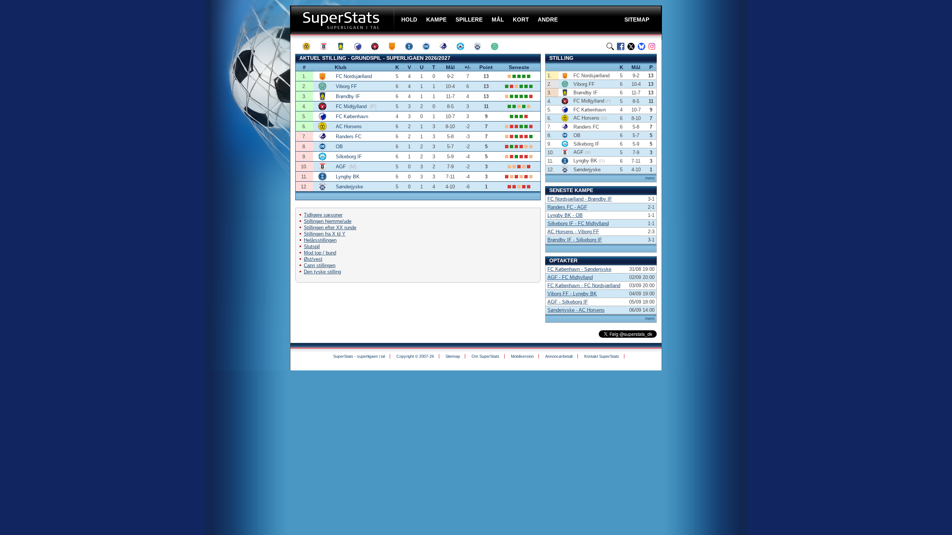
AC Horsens (349, 126)
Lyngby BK (348, 176)
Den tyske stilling (322, 272)
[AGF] (327, 46)
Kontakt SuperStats (601, 356)
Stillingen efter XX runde (330, 227)
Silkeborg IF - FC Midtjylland (578, 223)
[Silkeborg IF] (464, 46)
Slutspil (312, 246)
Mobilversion (522, 356)
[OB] (429, 46)
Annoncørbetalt (559, 356)
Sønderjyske (349, 186)
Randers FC (348, 136)
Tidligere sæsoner (323, 215)
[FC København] (361, 46)
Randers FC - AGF (567, 207)
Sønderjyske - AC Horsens (576, 310)
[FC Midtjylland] (378, 46)
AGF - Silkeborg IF (567, 302)
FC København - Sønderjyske (579, 269)
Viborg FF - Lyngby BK (572, 293)
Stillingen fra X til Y (324, 234)
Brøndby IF (348, 96)
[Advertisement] (245, 146)
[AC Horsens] (310, 46)
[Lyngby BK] (412, 46)
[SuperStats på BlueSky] (641, 46)
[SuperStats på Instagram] (652, 46)
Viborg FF (346, 86)
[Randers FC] (447, 46)
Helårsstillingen (320, 240)
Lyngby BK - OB (565, 215)
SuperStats (343, 20)
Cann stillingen (319, 265)
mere (649, 178)
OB (339, 146)
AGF (341, 166)
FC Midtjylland (352, 106)
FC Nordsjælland (354, 76)
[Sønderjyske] (481, 46)
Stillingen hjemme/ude (327, 221)
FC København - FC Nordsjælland (583, 285)
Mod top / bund (320, 253)
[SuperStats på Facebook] (620, 46)
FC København (352, 116)
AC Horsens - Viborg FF (573, 231)
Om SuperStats (485, 356)
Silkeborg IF (349, 156)
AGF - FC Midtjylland (570, 277)
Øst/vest (313, 259)
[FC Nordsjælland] (395, 46)
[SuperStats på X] (631, 46)
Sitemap (453, 356)
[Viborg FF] (498, 46)
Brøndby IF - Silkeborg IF (574, 240)
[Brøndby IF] (344, 46)
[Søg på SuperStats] (610, 46)
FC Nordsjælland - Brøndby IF (579, 199)
